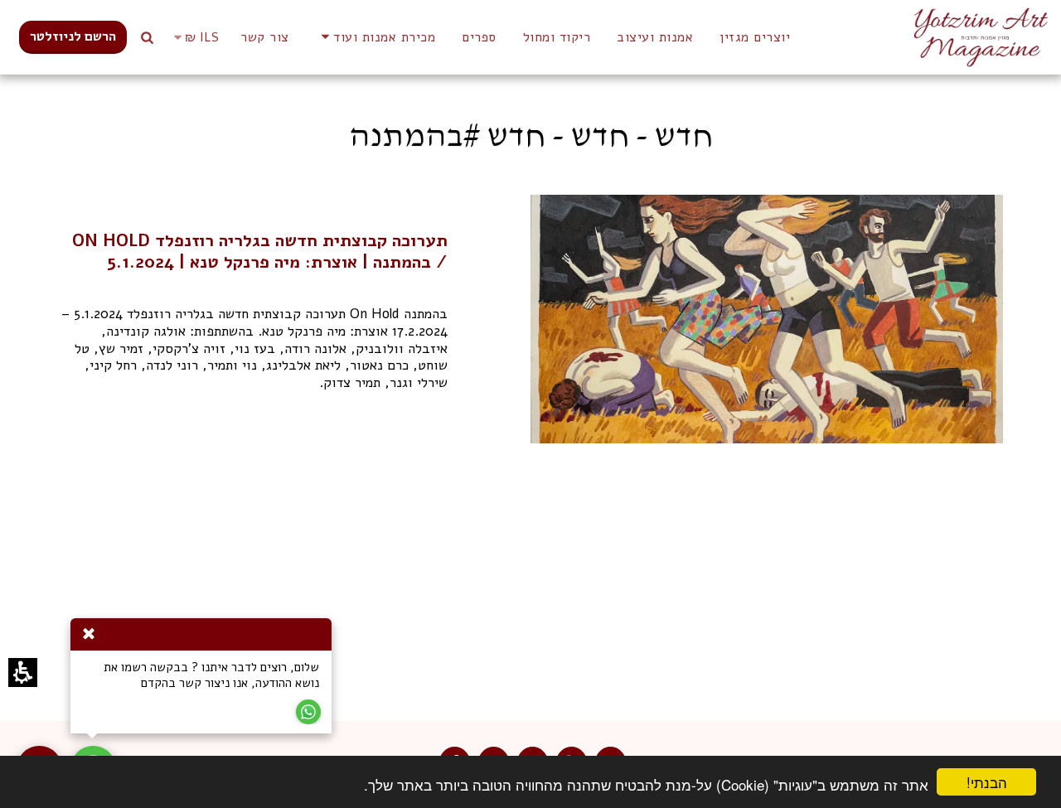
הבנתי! (996, 784)
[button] (193, 37)
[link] (73, 37)
